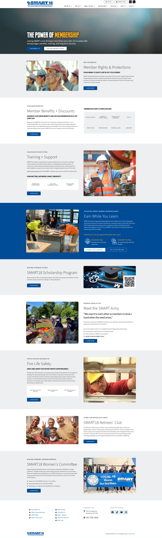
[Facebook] (113, 512)
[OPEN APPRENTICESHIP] (106, 6)
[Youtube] (121, 512)
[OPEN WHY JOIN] (80, 6)
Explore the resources (33, 171)
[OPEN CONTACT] (133, 6)
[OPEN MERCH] (125, 6)
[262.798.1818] (84, 517)
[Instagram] (126, 512)
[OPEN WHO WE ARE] (71, 6)
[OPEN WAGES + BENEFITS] (94, 6)
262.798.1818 (92, 517)
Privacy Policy (132, 534)
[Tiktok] (117, 512)
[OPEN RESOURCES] (117, 6)
